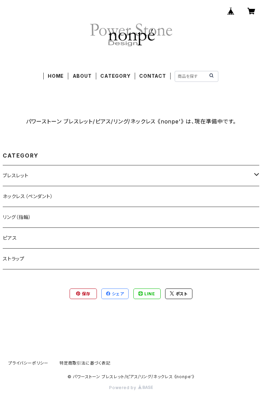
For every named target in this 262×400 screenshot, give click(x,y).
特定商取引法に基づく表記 (85, 363)
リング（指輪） (17, 217)
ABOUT (82, 76)
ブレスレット (16, 175)
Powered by (123, 387)
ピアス (10, 238)
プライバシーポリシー (28, 363)
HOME (56, 76)
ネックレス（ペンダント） (28, 196)
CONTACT (152, 76)
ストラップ (14, 259)
